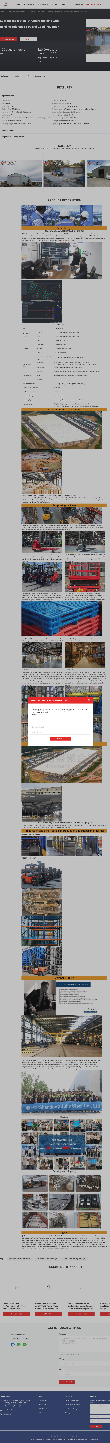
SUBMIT (60, 739)
